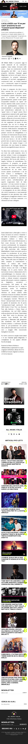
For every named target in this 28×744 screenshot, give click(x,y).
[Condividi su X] (13, 58)
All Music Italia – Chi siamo (6, 732)
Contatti (13, 732)
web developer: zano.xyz (14, 734)
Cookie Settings (20, 732)
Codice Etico (18, 732)
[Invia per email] (20, 58)
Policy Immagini (14, 732)
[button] (17, 58)
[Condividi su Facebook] (11, 58)
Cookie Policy (7, 732)
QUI (9, 342)
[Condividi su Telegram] (15, 58)
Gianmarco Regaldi (7, 56)
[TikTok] (25, 728)
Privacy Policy (23, 732)
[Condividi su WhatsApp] (9, 58)
